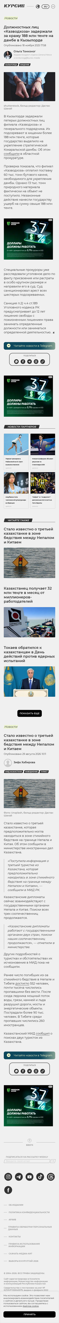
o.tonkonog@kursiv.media (27, 58)
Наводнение (31, 772)
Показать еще (29, 713)
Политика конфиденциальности (29, 1212)
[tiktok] (40, 1177)
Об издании (16, 1205)
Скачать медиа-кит (20, 1254)
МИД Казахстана (13, 772)
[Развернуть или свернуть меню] (53, 6)
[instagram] (8, 1177)
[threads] (51, 1177)
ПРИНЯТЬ (30, 1314)
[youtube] (29, 1177)
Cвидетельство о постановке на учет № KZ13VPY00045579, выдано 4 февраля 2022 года (26, 1290)
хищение (24, 65)
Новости (10, 18)
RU (45, 6)
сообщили (12, 154)
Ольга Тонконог (25, 51)
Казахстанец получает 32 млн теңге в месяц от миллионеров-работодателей (28, 595)
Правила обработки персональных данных (30, 1228)
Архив (12, 1220)
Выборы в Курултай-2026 (23, 1261)
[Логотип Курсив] (14, 5)
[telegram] (19, 1177)
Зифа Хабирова (24, 762)
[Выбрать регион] (38, 6)
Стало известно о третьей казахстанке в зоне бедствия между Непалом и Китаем (29, 535)
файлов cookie (31, 1306)
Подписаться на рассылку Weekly (27, 1157)
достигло (22, 983)
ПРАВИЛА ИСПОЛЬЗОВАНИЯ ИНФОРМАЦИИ (24, 1245)
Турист (44, 772)
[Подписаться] (53, 1161)
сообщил (43, 1033)
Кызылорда (11, 65)
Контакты (15, 1237)
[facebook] (8, 1190)
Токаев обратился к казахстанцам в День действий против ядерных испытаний (29, 654)
